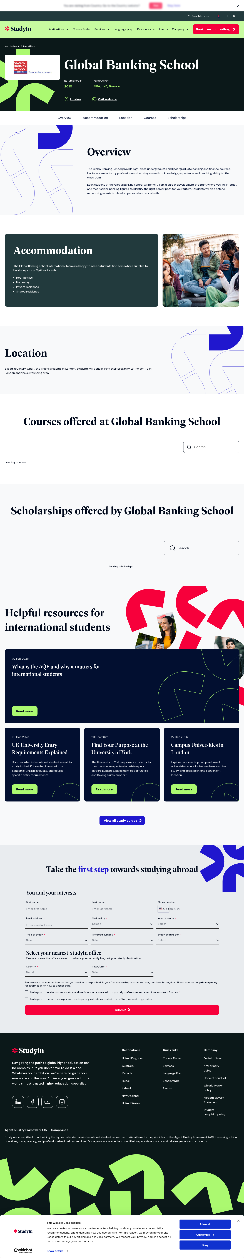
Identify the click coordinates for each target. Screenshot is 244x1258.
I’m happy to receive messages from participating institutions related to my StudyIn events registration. (91, 1118)
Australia (128, 1185)
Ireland (126, 1207)
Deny (205, 1245)
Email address (35, 1037)
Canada (127, 1192)
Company (178, 29)
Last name (99, 1021)
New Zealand (130, 1215)
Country (32, 1085)
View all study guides (120, 939)
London (75, 99)
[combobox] (163, 1027)
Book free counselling (213, 29)
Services (99, 29)
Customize (203, 1234)
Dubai (126, 1200)
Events (163, 29)
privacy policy (208, 1101)
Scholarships (171, 1200)
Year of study (167, 1037)
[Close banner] (238, 1221)
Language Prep (172, 1192)
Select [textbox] (96, 1043)
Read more (24, 830)
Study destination (169, 1053)
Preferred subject (103, 1053)
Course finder (82, 29)
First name (33, 1021)
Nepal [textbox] (30, 1091)
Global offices (213, 1177)
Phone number (167, 1021)
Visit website (107, 99)
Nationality (99, 1037)
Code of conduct (215, 1197)
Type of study (35, 1053)
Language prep (123, 29)
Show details (55, 1250)
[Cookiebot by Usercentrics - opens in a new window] (23, 1251)
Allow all (205, 1224)
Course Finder (172, 1177)
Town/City (99, 1085)
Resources (144, 29)
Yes (158, 5)
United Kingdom (132, 1177)
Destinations (56, 29)
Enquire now (217, 490)
